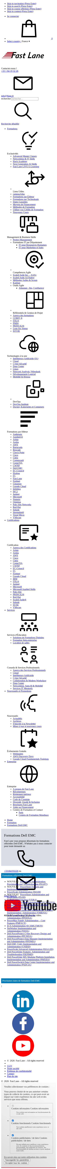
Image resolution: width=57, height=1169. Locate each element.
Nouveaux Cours (21, 212)
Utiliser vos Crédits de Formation (28, 209)
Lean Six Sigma (20, 328)
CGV (9, 1066)
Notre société (13, 1068)
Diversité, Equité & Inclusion (26, 802)
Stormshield (18, 512)
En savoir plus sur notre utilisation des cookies (25, 1157)
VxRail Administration (22, 900)
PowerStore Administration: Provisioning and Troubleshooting (27, 882)
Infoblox (17, 489)
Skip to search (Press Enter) (19, 6)
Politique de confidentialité (19, 1071)
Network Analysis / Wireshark (26, 371)
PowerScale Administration (24, 892)
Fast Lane (17, 478)
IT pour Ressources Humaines (33, 245)
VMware (17, 517)
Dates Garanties (20, 202)
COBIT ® (17, 318)
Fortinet (16, 481)
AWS (15, 444)
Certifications (13, 520)
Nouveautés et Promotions (19, 691)
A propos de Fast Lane (23, 789)
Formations (12, 128)
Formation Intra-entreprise (25, 640)
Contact (10, 1073)
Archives (17, 721)
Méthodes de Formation (24, 207)
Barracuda (17, 447)
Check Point (18, 452)
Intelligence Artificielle (23, 675)
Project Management (22, 240)
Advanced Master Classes (25, 156)
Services (11, 610)
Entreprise (11, 761)
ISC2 (15, 491)
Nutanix (16, 499)
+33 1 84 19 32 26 (9, 71)
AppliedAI (18, 437)
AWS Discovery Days (23, 756)
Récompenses (19, 791)
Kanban (16, 283)
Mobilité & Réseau (21, 377)
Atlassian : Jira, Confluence (31, 288)
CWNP (16, 465)
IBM (15, 579)
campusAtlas (19, 194)
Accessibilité (19, 797)
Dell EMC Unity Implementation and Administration (24, 945)
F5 (14, 476)
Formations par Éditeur (23, 196)
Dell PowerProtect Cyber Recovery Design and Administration (29, 934)
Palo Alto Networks (22, 504)
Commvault (18, 460)
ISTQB (16, 331)
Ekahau (16, 473)
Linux (15, 369)
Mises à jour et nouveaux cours (27, 726)
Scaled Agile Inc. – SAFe (24, 275)
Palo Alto (17, 592)
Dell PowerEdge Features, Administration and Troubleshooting (28, 953)
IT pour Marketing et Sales (31, 247)
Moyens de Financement (24, 204)
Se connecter (13, 16)
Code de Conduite (21, 799)
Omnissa (17, 502)
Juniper (16, 494)
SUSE (16, 605)
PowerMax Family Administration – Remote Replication (27, 906)
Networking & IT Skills (24, 159)
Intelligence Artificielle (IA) (25, 358)
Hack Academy (20, 161)
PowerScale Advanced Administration (30, 949)
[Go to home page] (23, 66)
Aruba (16, 442)
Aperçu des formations (23, 315)
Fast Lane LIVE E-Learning (26, 166)
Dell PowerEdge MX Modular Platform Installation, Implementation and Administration (31, 958)
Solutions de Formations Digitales (28, 637)
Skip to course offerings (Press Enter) (24, 9)
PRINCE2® (18, 326)
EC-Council (18, 471)
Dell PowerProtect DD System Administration (21, 916)
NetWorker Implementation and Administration (21, 929)
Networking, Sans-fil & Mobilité (28, 686)
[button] (26, 41)
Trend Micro (18, 515)
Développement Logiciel (24, 374)
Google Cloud (19, 486)
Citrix (15, 457)
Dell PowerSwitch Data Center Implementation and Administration (31, 963)
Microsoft (17, 497)
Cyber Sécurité (20, 364)
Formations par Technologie (26, 199)
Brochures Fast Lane (22, 804)
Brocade (17, 450)
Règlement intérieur (22, 794)
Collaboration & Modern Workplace (29, 680)
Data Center (18, 366)
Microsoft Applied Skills (24, 589)
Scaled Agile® (19, 599)
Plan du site (12, 1076)
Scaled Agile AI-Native (23, 277)
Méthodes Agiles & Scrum (25, 280)
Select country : (14, 41)
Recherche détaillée (10, 124)
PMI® (16, 323)
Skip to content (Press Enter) (20, 11)
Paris (21, 812)
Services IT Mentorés (23, 688)
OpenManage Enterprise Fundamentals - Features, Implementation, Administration (30, 911)
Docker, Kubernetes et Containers (28, 407)
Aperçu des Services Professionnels (29, 670)
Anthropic (17, 434)
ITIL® (16, 320)
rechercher (6, 98)
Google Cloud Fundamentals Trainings (31, 759)
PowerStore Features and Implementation (25, 888)
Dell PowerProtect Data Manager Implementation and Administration (30, 940)
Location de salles (21, 643)
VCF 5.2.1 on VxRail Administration (31, 902)
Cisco (15, 455)
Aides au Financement (23, 807)
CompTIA (18, 463)
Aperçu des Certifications (24, 547)
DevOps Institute (20, 404)
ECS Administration (25, 926)
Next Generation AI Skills (25, 164)
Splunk (16, 510)
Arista (15, 439)
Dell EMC (18, 468)
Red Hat (17, 507)
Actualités (17, 718)
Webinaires (18, 754)
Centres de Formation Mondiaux (34, 815)
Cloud (16, 361)
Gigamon (17, 484)
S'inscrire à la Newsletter (24, 723)
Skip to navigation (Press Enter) (21, 3)
